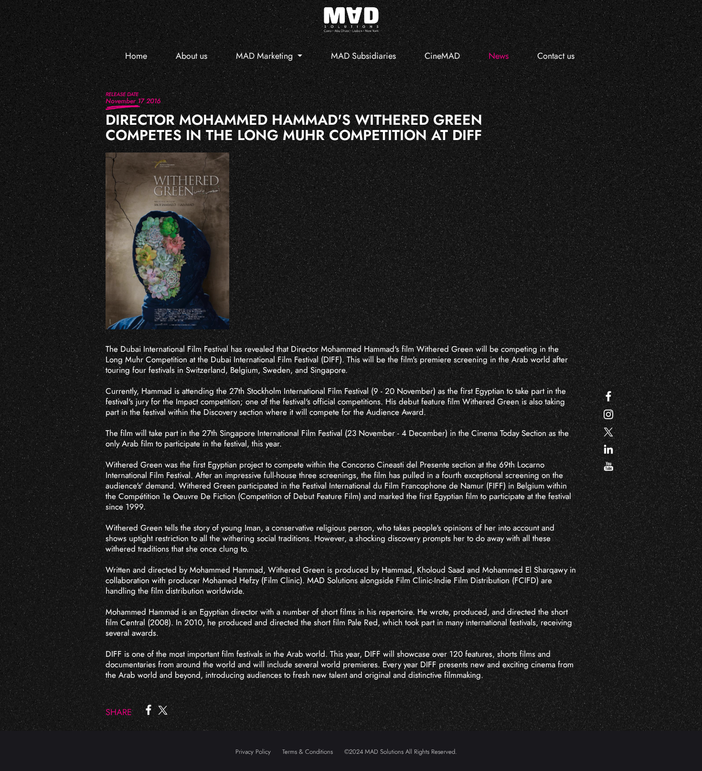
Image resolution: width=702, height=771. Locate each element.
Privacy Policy (253, 751)
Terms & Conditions (307, 751)
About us (191, 56)
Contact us (555, 56)
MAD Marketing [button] (265, 56)
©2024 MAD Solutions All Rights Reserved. (400, 751)
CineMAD (442, 56)
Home (136, 56)
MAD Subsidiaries (363, 56)
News (499, 56)
